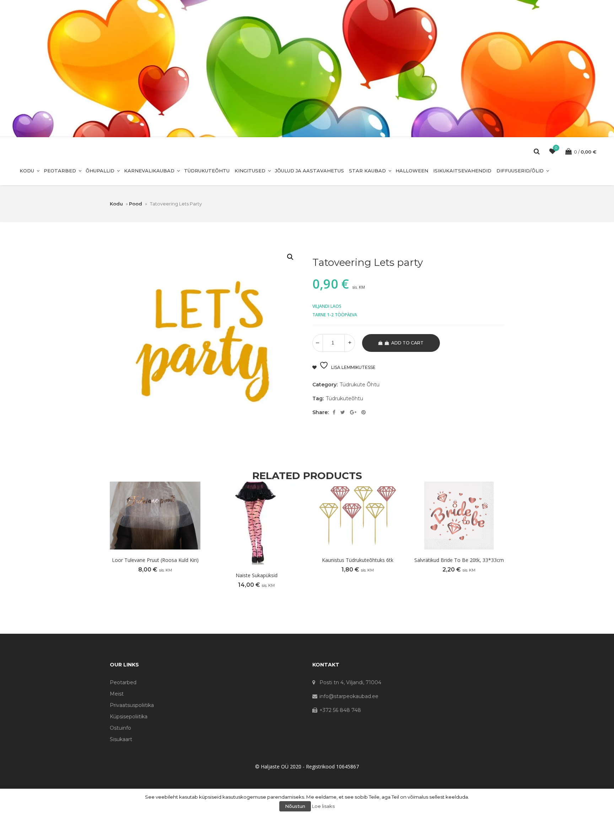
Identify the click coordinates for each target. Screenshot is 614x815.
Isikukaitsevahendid (462, 170)
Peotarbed (60, 170)
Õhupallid (100, 170)
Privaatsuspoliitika (132, 705)
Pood (135, 204)
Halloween (411, 170)
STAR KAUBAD (367, 170)
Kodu (27, 170)
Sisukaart (121, 739)
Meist (117, 694)
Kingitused (250, 170)
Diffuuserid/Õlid (520, 170)
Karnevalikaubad (149, 170)
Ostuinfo (120, 728)
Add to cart (407, 342)
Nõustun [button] (295, 806)
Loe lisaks (323, 806)
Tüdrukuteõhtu (207, 170)
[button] (290, 257)
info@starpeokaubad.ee (348, 696)
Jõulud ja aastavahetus (309, 170)
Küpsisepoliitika (128, 716)
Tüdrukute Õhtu (359, 384)
